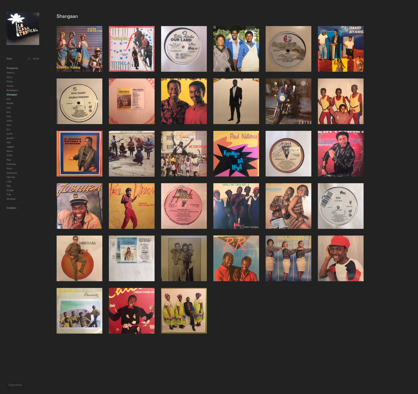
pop (8, 98)
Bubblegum (12, 90)
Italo (9, 142)
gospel (10, 138)
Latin (9, 181)
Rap (9, 159)
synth (9, 133)
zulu (9, 107)
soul (9, 124)
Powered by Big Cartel (15, 384)
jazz (9, 111)
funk (9, 116)
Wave (10, 151)
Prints (10, 81)
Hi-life (9, 155)
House (10, 85)
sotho (9, 120)
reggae (10, 146)
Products (12, 68)
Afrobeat (11, 198)
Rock (9, 168)
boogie (10, 190)
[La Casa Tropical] (23, 29)
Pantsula (11, 164)
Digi (8, 185)
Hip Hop (11, 177)
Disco (10, 77)
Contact (11, 208)
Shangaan (12, 94)
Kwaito (10, 103)
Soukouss (12, 172)
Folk (9, 194)
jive (8, 129)
